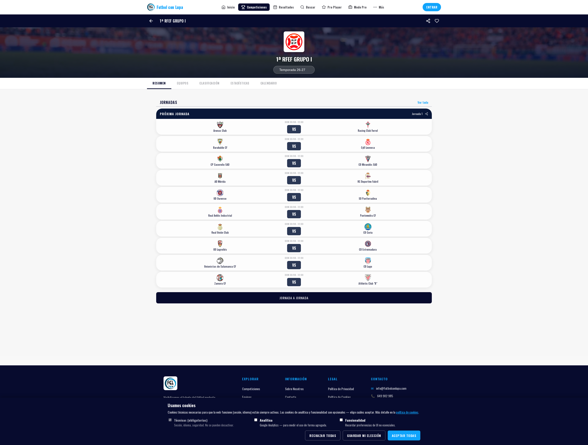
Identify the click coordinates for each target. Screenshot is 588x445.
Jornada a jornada (294, 297)
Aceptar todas (404, 435)
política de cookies (407, 412)
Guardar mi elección (364, 435)
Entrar (431, 7)
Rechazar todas (322, 435)
